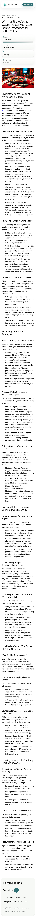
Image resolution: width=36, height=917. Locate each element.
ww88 (4, 111)
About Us (6, 911)
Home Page (8, 897)
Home (3, 15)
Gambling (13, 15)
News (8, 15)
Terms (18, 911)
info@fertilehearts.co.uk (13, 902)
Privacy (13, 911)
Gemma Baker (7, 39)
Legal (23, 911)
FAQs (24, 897)
